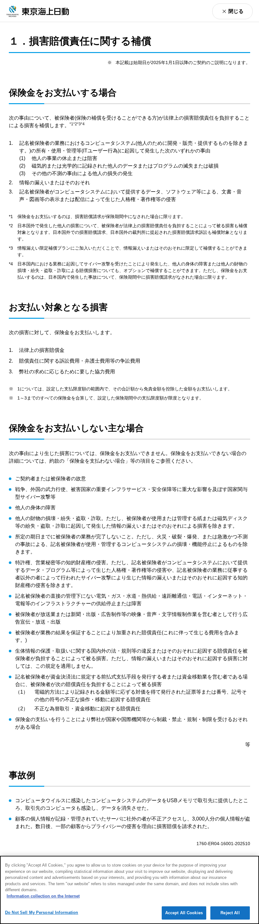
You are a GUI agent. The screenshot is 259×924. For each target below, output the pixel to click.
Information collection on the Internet (43, 896)
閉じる (236, 11)
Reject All (229, 912)
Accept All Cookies (184, 912)
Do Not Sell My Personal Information (41, 912)
